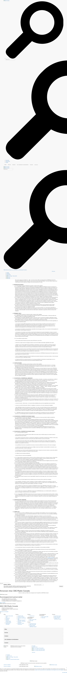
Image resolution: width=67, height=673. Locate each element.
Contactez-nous (34, 646)
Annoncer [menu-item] (36, 164)
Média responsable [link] (33, 624)
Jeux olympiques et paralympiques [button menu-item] (22, 164)
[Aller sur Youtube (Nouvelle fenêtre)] (8, 278)
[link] (8, 273)
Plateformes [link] (8, 617)
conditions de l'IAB (51, 557)
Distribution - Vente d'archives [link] (21, 624)
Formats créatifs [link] (8, 622)
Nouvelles (33, 645)
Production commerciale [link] (22, 617)
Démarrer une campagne (4, 611)
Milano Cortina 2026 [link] (33, 619)
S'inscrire (61, 586)
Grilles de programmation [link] (8, 621)
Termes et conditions (7, 664)
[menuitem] (34, 160)
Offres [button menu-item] (5, 164)
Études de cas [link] (32, 615)
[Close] (0, 612)
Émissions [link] (7, 619)
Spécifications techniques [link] (8, 624)
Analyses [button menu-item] (13, 164)
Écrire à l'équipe (2, 602)
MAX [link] (21, 619)
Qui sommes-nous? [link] (33, 623)
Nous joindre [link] (8, 161)
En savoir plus (64, 672)
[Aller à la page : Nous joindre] (12, 275)
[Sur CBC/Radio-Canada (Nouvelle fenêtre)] (53, 664)
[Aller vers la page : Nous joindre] (37, 647)
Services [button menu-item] (9, 164)
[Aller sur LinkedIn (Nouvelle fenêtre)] (8, 276)
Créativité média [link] (20, 615)
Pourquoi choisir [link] (33, 626)
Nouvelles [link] (7, 160)
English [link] (7, 162)
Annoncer (53, 271)
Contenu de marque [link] (21, 616)
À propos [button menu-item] (31, 164)
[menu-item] (5, 269)
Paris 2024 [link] (31, 620)
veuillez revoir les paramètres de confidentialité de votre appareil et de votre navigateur (49, 669)
